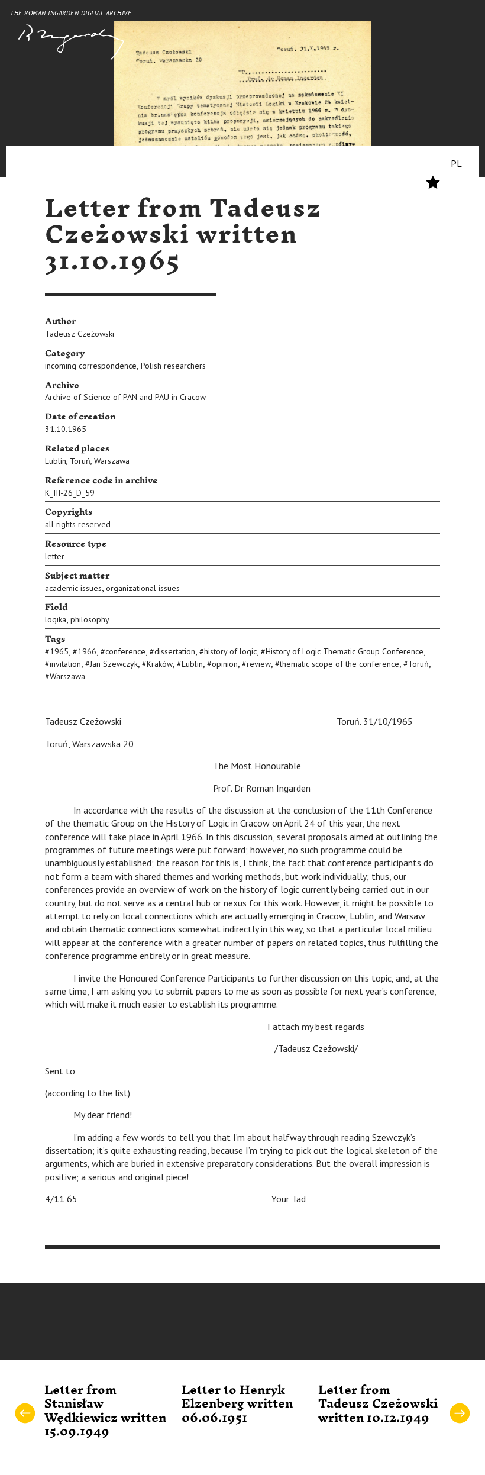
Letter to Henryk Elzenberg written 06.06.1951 (237, 1404)
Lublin (55, 461)
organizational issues (143, 588)
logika (55, 619)
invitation (65, 664)
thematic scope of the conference (339, 664)
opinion (225, 664)
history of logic (230, 651)
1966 (86, 651)
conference (125, 651)
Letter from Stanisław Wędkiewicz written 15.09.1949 (105, 1411)
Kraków (160, 664)
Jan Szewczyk (114, 664)
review (259, 664)
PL (456, 163)
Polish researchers (173, 365)
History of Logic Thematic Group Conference (344, 651)
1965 (59, 651)
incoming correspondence (91, 365)
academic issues (73, 588)
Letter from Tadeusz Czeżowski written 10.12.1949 (378, 1404)
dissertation (174, 651)
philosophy (89, 619)
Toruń (80, 461)
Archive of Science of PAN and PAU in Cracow (125, 397)
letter (54, 556)
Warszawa (112, 461)
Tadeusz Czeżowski (79, 333)
